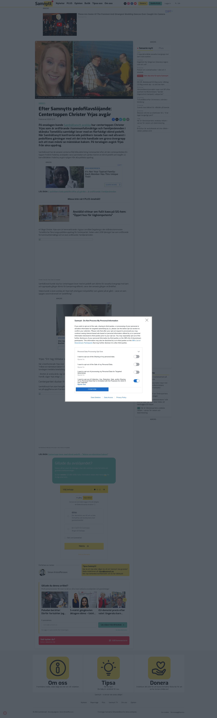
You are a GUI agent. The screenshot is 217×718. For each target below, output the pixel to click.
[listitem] (108, 351)
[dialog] (108, 359)
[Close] (147, 321)
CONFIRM (92, 389)
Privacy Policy (121, 397)
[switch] (136, 356)
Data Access (108, 397)
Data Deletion (96, 397)
